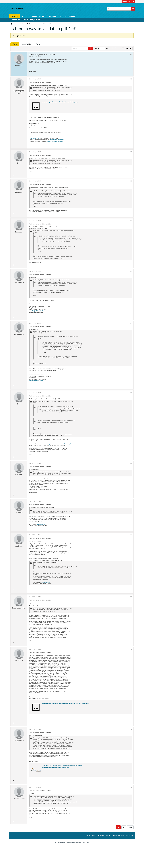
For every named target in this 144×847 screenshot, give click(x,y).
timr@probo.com (41, 524)
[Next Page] (115, 48)
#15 (131, 787)
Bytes (88, 835)
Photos (38, 44)
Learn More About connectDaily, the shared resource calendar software (62, 765)
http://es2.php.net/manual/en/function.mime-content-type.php (60, 102)
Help (93, 835)
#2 (131, 79)
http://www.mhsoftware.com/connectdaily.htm (55, 767)
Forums (14, 16)
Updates (52, 16)
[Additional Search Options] (130, 9)
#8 (131, 393)
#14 (131, 729)
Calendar (25, 20)
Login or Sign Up (127, 1)
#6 (131, 271)
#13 (131, 649)
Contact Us (100, 835)
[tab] (14, 44)
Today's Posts (35, 20)
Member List (15, 20)
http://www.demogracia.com (55, 141)
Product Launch (38, 16)
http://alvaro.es (34, 138)
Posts (15, 44)
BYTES (24, 16)
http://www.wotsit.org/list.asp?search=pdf (59, 444)
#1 (131, 54)
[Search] (133, 9)
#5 (131, 221)
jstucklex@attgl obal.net (36, 311)
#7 (131, 323)
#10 (131, 501)
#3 (131, 152)
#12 (131, 597)
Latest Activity (26, 44)
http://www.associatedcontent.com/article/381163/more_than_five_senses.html (65, 703)
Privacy (108, 835)
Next (130, 827)
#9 (131, 463)
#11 (131, 535)
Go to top (129, 835)
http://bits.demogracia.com (57, 139)
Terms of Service (118, 835)
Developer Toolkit (68, 16)
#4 (131, 181)
